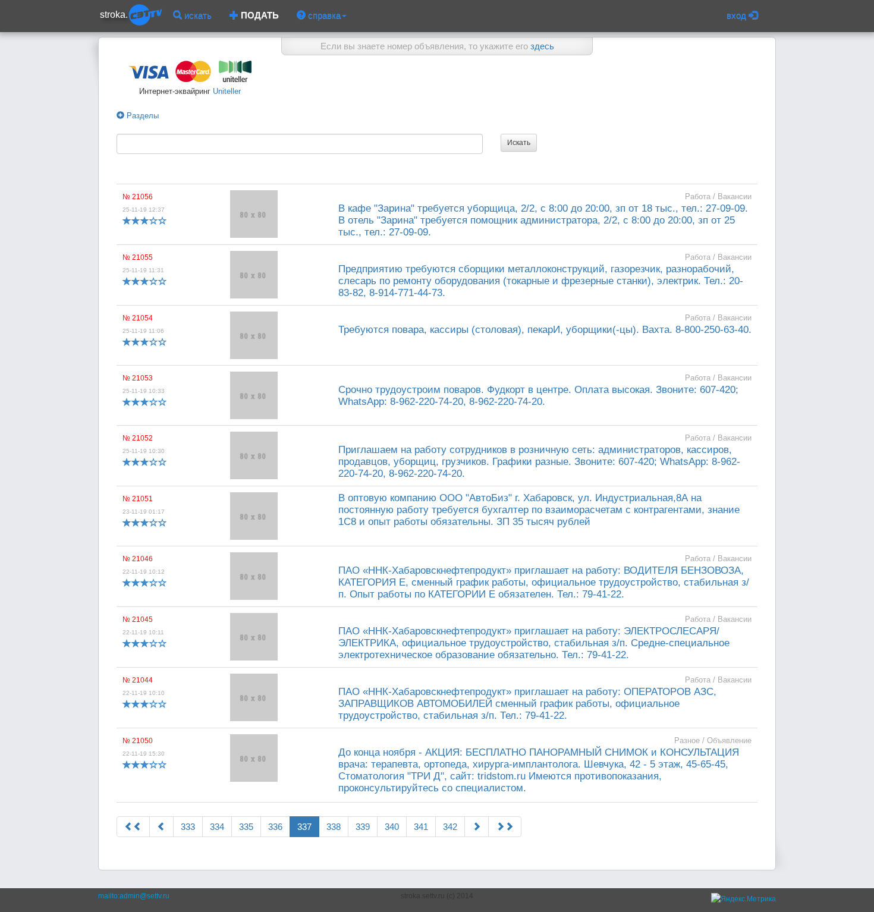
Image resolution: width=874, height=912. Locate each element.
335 (246, 827)
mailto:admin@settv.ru (133, 896)
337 (304, 827)
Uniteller (225, 91)
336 (275, 827)
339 (363, 827)
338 (333, 827)
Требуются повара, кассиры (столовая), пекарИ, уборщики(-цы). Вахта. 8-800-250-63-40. (545, 329)
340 (392, 827)
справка (323, 15)
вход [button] (738, 15)
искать (197, 15)
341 (421, 827)
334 (217, 827)
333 (188, 827)
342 (450, 827)
